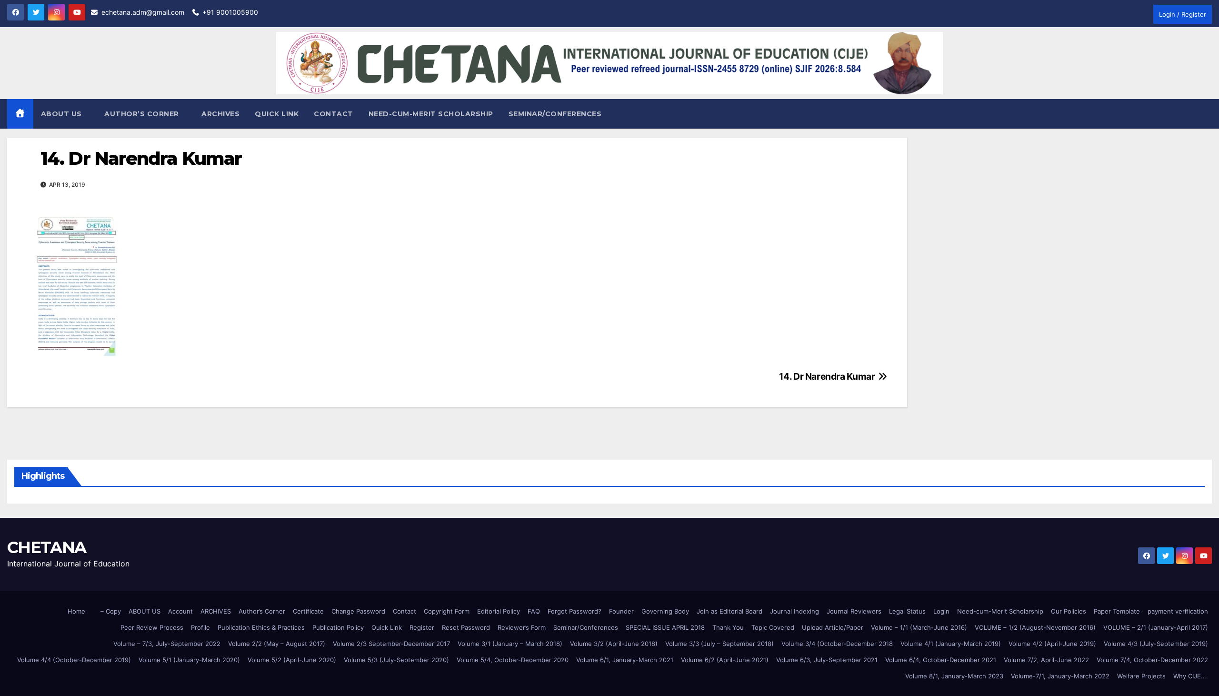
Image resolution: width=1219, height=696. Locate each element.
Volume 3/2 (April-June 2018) (614, 643)
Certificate (308, 611)
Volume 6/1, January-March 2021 (624, 660)
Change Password (358, 611)
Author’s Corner (262, 611)
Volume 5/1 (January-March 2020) (189, 660)
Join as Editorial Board (729, 611)
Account (180, 611)
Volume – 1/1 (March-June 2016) (919, 627)
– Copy (110, 611)
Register (422, 627)
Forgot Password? (574, 611)
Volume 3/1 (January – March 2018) (510, 643)
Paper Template (1117, 611)
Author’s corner (142, 114)
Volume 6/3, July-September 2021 (827, 660)
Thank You (728, 627)
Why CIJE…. (1190, 676)
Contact (333, 114)
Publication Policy (338, 627)
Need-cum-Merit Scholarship (431, 114)
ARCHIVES (215, 611)
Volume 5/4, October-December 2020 (513, 660)
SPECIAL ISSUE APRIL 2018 (665, 627)
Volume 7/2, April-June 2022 (1046, 660)
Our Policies (1068, 611)
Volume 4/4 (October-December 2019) (74, 660)
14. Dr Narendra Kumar (828, 376)
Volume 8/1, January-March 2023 (954, 676)
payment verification (1178, 611)
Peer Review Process (151, 627)
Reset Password (466, 627)
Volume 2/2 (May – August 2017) (276, 643)
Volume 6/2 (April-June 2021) (725, 660)
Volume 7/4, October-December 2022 (1152, 660)
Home (76, 611)
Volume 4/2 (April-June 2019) (1052, 643)
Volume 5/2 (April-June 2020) (292, 660)
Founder (621, 611)
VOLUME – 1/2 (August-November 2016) (1035, 627)
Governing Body (665, 611)
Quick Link (277, 114)
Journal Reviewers (854, 611)
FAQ (534, 611)
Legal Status (907, 611)
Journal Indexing (794, 611)
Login (941, 611)
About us (62, 114)
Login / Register (1182, 14)
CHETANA (46, 547)
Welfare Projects (1141, 676)
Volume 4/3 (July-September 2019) (1156, 643)
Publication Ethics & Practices (261, 627)
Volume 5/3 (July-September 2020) (396, 660)
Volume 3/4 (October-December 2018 (837, 643)
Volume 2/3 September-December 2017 (391, 643)
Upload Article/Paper (832, 627)
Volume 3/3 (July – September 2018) (719, 643)
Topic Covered (772, 627)
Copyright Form (447, 611)
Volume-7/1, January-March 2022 (1060, 676)
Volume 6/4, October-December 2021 (940, 660)
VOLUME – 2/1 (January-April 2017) (1155, 627)
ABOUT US (144, 611)
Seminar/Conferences (555, 114)
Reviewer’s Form (522, 627)
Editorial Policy (498, 611)
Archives (220, 114)
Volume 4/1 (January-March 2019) (950, 643)
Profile (200, 627)
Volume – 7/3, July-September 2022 (166, 643)
